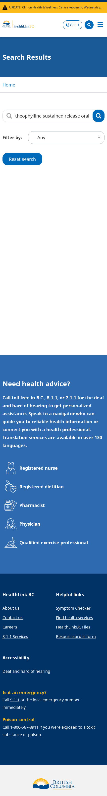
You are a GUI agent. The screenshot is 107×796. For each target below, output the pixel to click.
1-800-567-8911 (24, 727)
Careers (9, 627)
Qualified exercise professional (53, 542)
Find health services (74, 617)
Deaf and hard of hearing (26, 671)
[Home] (18, 23)
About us (10, 608)
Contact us (12, 617)
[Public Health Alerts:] (5, 7)
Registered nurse (38, 468)
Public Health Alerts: (5, 7)
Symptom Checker (73, 608)
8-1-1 (74, 25)
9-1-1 (14, 700)
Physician (29, 524)
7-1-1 (71, 398)
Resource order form (76, 636)
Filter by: (12, 137)
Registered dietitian (41, 487)
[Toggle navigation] (100, 24)
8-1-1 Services (15, 636)
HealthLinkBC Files (73, 627)
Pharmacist (32, 505)
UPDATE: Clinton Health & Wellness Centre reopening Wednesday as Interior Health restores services (56, 7)
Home (8, 85)
